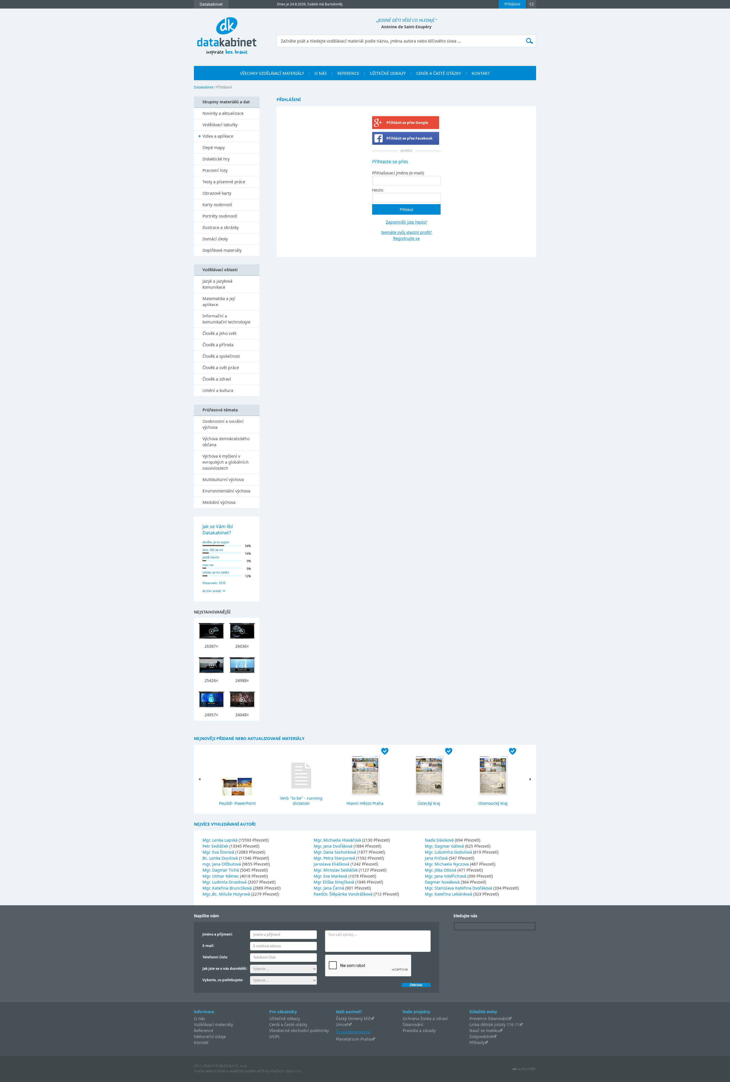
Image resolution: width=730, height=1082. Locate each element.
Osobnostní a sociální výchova (223, 424)
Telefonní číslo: (215, 957)
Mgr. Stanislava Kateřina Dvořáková (459, 888)
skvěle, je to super (215, 542)
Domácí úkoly (215, 239)
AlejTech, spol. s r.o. (286, 1071)
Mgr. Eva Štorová (218, 852)
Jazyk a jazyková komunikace (217, 284)
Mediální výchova (219, 502)
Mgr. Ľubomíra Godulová (449, 852)
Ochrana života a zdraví (425, 1018)
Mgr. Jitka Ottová (441, 870)
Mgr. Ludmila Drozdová (225, 882)
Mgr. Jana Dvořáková (334, 846)
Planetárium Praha (354, 1039)
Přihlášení (512, 4)
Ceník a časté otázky (288, 1024)
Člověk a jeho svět (219, 333)
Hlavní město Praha (365, 803)
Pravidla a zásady (419, 1030)
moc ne (207, 565)
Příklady (476, 1042)
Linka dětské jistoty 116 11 (494, 1024)
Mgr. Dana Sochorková (335, 852)
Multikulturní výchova (223, 479)
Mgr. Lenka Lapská (220, 840)
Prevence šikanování (488, 1018)
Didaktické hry (216, 159)
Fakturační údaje (210, 1036)
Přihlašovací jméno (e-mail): (398, 173)
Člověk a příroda (218, 344)
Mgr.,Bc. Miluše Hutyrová (226, 894)
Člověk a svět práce (220, 367)
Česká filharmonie (353, 1031)
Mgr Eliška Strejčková (334, 882)
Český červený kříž (353, 1018)
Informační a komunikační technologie (226, 319)
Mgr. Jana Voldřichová (446, 876)
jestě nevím (210, 557)
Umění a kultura (217, 390)
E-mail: (208, 945)
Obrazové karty (216, 193)
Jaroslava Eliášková (332, 864)
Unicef (342, 1024)
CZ (532, 4)
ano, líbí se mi (212, 550)
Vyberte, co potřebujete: (222, 980)
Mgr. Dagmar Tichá (221, 870)
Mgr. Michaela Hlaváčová (338, 840)
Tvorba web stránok (209, 1071)
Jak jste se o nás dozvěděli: (224, 968)
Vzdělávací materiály (213, 1024)
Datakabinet (203, 87)
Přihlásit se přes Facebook (409, 138)
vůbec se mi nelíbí (215, 572)
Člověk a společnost (221, 356)
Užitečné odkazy (284, 1018)
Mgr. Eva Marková (331, 876)
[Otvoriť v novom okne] (523, 1070)
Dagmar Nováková (443, 882)
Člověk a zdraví (216, 379)
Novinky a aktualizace (223, 113)
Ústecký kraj (428, 803)
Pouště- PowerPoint (237, 803)
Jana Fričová (437, 858)
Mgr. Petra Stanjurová (335, 858)
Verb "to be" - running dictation (301, 800)
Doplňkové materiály (222, 250)
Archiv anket (211, 591)
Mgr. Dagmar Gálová (445, 846)
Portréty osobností (219, 216)
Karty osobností (217, 204)
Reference (203, 1030)
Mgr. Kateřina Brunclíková (227, 888)
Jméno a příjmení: (217, 934)
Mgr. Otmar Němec (221, 876)
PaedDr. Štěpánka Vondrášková (344, 894)
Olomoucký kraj (493, 803)
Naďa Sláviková (440, 840)
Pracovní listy (215, 170)
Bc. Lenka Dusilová (220, 858)
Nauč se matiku (484, 1030)
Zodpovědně (481, 1036)
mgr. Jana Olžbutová (222, 864)
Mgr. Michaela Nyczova (447, 864)
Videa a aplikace (217, 136)
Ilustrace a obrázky (220, 227)
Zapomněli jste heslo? (406, 222)
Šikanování (413, 1024)
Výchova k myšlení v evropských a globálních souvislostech (225, 462)
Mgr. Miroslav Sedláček (336, 870)
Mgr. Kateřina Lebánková (449, 894)
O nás (199, 1018)
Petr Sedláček (215, 846)
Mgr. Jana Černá (329, 888)
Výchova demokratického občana (226, 441)
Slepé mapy (213, 147)
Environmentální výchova (226, 491)
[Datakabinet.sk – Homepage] (226, 33)
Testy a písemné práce (223, 181)
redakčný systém (242, 1071)
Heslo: (378, 190)
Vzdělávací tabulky (220, 124)
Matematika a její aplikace (218, 301)
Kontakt (201, 1042)
